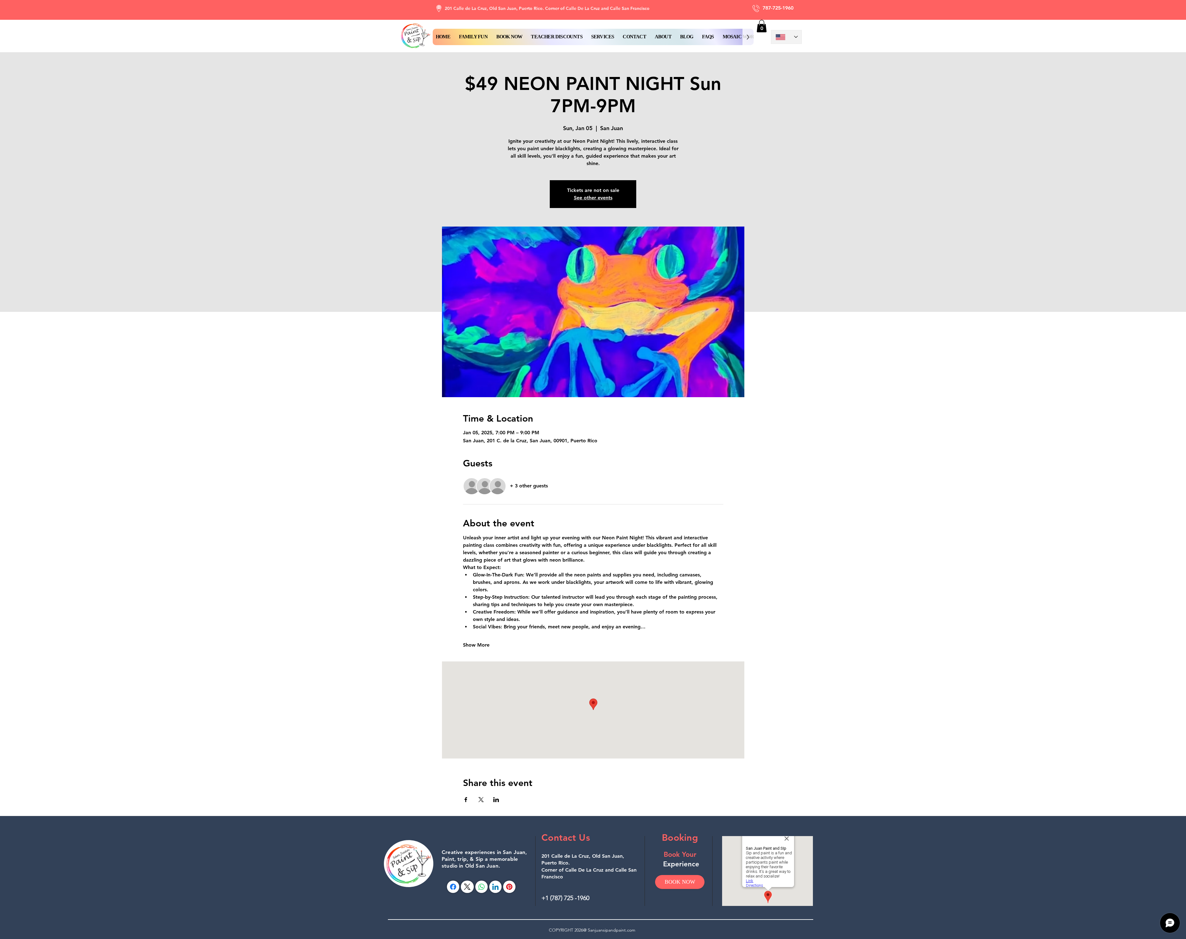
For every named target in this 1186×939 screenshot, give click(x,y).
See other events (593, 198)
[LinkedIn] (495, 887)
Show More (476, 645)
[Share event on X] (481, 799)
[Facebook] (453, 887)
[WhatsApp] (481, 887)
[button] (509, 37)
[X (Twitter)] (467, 887)
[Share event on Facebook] (466, 799)
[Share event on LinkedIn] (496, 799)
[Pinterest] (509, 887)
